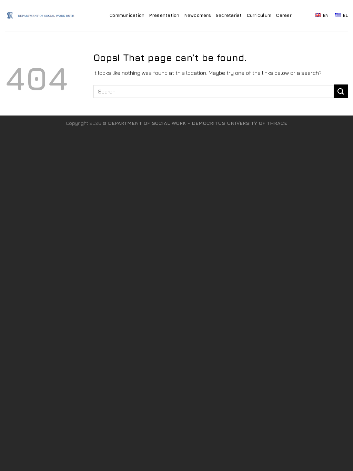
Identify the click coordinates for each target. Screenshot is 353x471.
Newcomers (197, 15)
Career (284, 15)
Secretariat (229, 15)
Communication (127, 15)
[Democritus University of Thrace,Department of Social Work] (42, 15)
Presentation (164, 15)
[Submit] (341, 91)
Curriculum (259, 15)
